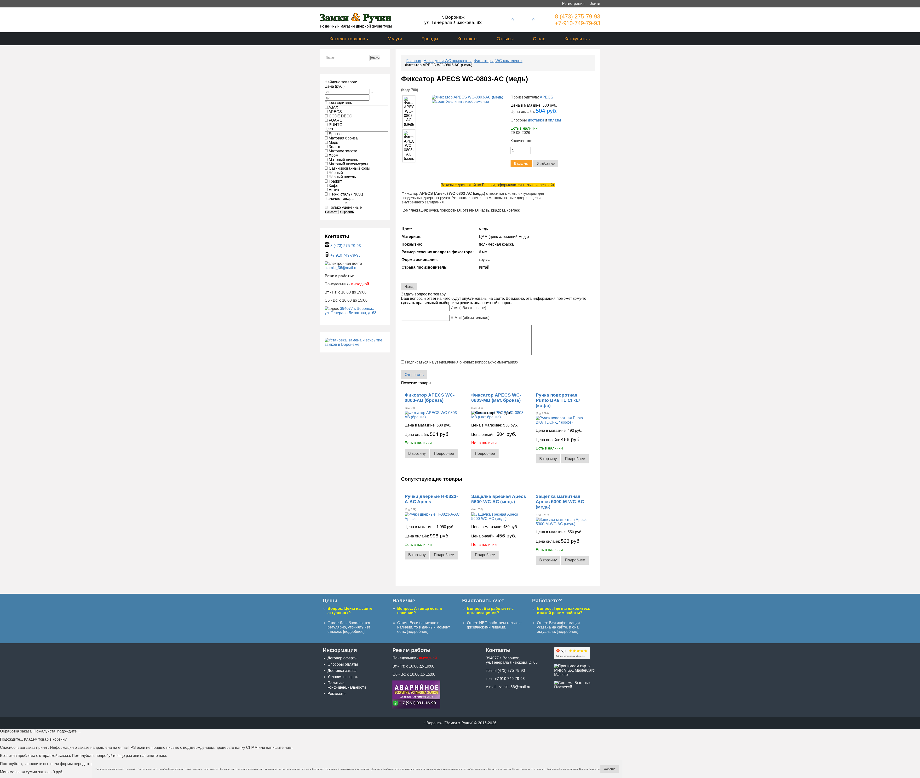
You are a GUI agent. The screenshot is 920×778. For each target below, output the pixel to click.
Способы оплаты (343, 664)
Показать (331, 212)
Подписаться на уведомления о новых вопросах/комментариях (461, 362)
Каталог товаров (347, 38)
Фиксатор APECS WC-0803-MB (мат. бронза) (496, 397)
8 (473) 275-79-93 (577, 16)
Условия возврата (344, 677)
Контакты (467, 38)
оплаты (554, 120)
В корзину (417, 453)
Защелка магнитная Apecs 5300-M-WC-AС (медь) (560, 501)
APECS (546, 97)
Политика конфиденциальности (347, 685)
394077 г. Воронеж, (357, 308)
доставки (536, 120)
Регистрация (573, 3)
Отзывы (505, 38)
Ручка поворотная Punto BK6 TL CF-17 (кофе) (558, 400)
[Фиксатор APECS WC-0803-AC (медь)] (408, 111)
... (371, 91)
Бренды (429, 38)
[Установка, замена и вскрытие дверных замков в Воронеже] (416, 707)
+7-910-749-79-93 (577, 23)
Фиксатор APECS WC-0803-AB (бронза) (429, 397)
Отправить (414, 375)
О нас (539, 38)
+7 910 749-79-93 (345, 255)
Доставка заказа (342, 671)
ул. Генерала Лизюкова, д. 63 (350, 313)
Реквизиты (337, 694)
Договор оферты (342, 658)
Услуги (395, 38)
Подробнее (444, 453)
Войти (594, 3)
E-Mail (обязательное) (470, 318)
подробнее (353, 631)
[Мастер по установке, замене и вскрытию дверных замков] (355, 344)
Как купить (575, 38)
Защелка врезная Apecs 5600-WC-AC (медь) (498, 499)
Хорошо (609, 769)
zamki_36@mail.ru (341, 268)
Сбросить (347, 212)
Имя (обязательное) (468, 308)
